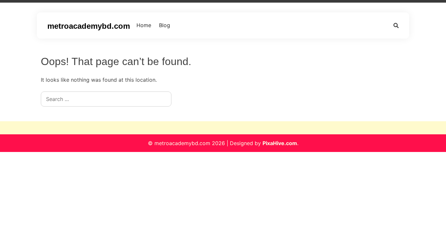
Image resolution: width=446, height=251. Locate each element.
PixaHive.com (280, 143)
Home (143, 25)
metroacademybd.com (88, 26)
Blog (164, 25)
